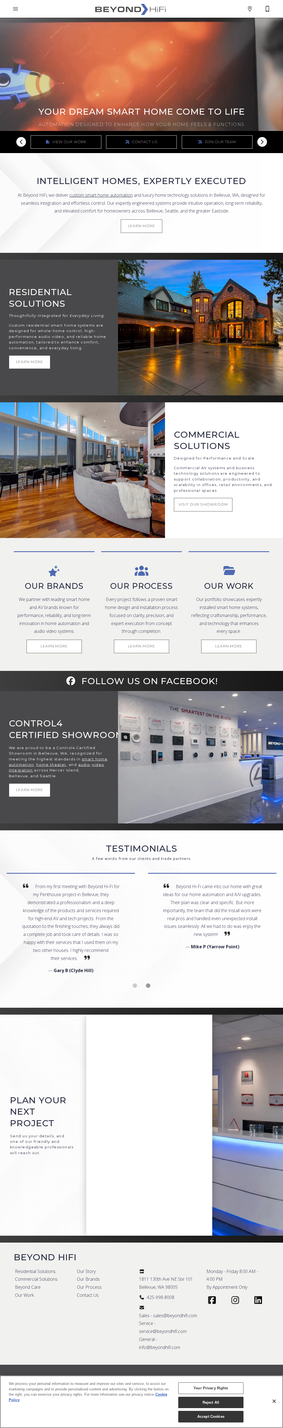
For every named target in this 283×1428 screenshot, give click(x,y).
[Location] (249, 8)
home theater (51, 765)
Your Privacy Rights (210, 1388)
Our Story (86, 1271)
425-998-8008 (160, 1297)
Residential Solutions (35, 1271)
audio (84, 765)
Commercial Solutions (36, 1279)
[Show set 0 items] (135, 985)
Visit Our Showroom (203, 504)
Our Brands (88, 1279)
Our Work (24, 1295)
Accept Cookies (210, 1416)
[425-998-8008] (267, 8)
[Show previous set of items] (21, 142)
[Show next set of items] (262, 142)
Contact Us (88, 1295)
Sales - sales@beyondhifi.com (168, 1316)
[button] (15, 8)
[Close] (274, 1401)
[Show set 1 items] (148, 985)
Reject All (211, 1402)
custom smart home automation (101, 195)
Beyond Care (28, 1287)
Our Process (89, 1287)
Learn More (141, 226)
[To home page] (130, 9)
